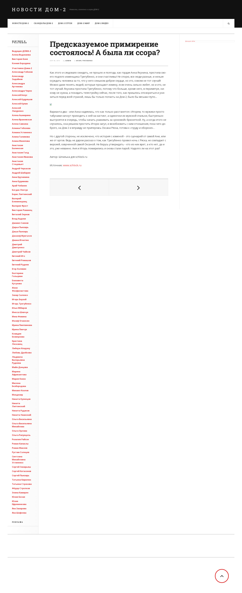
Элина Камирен (20, 492)
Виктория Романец (22, 210)
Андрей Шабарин (21, 172)
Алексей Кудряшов (22, 99)
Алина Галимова (21, 136)
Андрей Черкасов (21, 168)
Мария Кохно (19, 378)
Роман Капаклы (20, 443)
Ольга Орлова (19, 430)
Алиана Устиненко (22, 132)
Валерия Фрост (20, 205)
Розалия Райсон (20, 439)
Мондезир (17, 394)
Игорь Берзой (19, 299)
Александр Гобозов (22, 71)
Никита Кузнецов (21, 399)
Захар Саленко (20, 295)
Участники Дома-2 (22, 68)
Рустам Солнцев (20, 452)
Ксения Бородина (21, 63)
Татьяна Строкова (22, 484)
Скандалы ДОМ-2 (43, 23)
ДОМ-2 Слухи (65, 23)
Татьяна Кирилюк (21, 479)
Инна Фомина (19, 316)
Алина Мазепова (21, 141)
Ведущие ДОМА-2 (21, 51)
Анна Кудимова (20, 181)
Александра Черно (22, 90)
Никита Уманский (21, 415)
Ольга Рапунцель (21, 435)
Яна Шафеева (19, 512)
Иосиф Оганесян (20, 320)
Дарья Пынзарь (20, 227)
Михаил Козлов (20, 390)
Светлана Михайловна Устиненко (18, 459)
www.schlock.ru (72, 165)
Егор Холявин (19, 268)
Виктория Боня (20, 59)
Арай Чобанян (19, 185)
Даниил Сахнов (20, 223)
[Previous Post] (79, 187)
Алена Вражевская (22, 119)
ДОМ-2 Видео (102, 23)
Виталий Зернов (20, 214)
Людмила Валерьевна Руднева (18, 360)
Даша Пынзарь (20, 231)
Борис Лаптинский (22, 194)
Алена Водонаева (21, 54)
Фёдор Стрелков (21, 488)
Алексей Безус (19, 95)
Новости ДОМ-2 (39, 9)
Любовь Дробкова (22, 352)
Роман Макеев (19, 448)
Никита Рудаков (20, 410)
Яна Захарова (19, 508)
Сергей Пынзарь (20, 475)
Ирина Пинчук (19, 329)
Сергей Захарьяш (21, 466)
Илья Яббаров (19, 308)
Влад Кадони (19, 218)
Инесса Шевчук (20, 312)
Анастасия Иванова (22, 157)
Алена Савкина (20, 123)
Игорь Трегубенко (21, 303)
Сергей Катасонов (21, 471)
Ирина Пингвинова (22, 325)
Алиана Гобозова (21, 128)
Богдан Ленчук (20, 190)
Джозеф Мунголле (22, 235)
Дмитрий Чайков (21, 251)
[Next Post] (138, 187)
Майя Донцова (20, 367)
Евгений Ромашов (21, 260)
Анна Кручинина (20, 177)
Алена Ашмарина (21, 115)
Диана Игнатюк (20, 240)
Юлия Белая (18, 497)
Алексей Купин (20, 103)
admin (68, 61)
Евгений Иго (18, 256)
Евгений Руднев (20, 264)
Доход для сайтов (190, 41)
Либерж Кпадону (21, 348)
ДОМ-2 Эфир (83, 23)
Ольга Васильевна (22, 419)
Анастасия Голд (20, 152)
